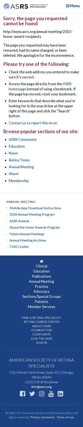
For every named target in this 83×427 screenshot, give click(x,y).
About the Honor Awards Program (35, 227)
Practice (41, 286)
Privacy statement (42, 417)
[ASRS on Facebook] (22, 393)
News (13, 153)
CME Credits (19, 247)
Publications (41, 276)
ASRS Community (23, 139)
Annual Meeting (21, 167)
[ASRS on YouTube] (51, 393)
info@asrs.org (41, 387)
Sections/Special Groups (41, 296)
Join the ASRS (41, 338)
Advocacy (42, 291)
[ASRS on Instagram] (41, 393)
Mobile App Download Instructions (35, 208)
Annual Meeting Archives (28, 240)
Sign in (41, 342)
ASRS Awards (19, 221)
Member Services (41, 306)
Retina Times (19, 160)
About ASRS (41, 326)
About (14, 173)
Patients (41, 301)
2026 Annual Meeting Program (32, 214)
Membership (19, 180)
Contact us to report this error (33, 123)
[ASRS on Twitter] (32, 393)
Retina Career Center (41, 322)
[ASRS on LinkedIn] (60, 393)
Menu (74, 5)
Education (17, 146)
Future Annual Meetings (27, 234)
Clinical (41, 266)
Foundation (41, 330)
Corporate (41, 334)
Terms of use (65, 417)
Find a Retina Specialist (41, 318)
